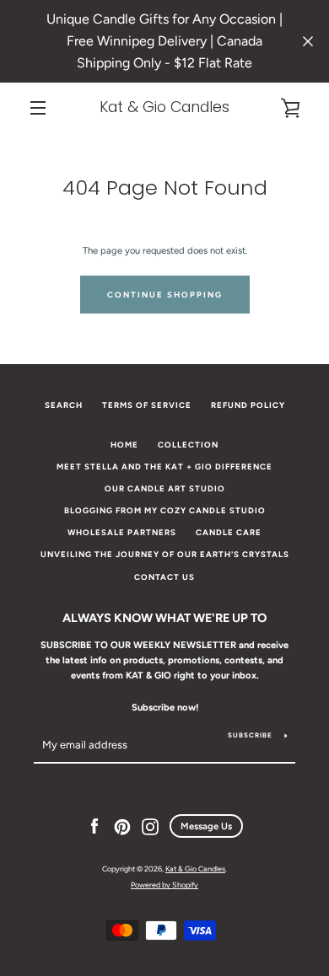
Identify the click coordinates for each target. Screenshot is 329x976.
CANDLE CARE (229, 532)
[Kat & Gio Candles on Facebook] (94, 826)
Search (64, 405)
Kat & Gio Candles (164, 107)
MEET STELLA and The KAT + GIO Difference (164, 466)
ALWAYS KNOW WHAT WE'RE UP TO (164, 617)
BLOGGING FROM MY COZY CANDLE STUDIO (165, 510)
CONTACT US (164, 577)
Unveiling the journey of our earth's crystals (164, 554)
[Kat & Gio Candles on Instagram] (150, 826)
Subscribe (250, 735)
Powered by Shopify (164, 884)
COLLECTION (188, 444)
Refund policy (248, 405)
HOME (124, 444)
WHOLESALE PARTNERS (121, 532)
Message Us (206, 826)
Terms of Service (146, 405)
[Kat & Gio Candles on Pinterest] (122, 826)
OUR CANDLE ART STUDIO (165, 488)
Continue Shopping (165, 294)
